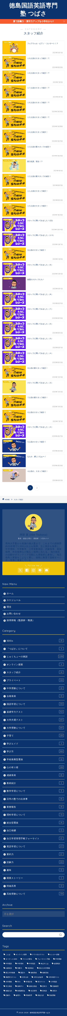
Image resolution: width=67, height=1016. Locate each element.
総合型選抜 (34, 823)
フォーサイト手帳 (43, 959)
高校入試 (41, 995)
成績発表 (34, 775)
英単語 (44, 991)
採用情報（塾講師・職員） (21, 620)
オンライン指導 (21, 954)
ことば (8, 954)
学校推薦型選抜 (34, 759)
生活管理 (34, 991)
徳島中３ (20, 986)
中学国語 (9, 963)
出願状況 (9, 968)
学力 (18, 982)
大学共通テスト (35, 720)
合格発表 (34, 696)
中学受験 (58, 959)
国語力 (22, 972)
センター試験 (54, 954)
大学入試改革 (38, 977)
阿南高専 (34, 886)
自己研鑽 (34, 830)
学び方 (35, 751)
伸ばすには (44, 963)
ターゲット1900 (11, 959)
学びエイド (34, 744)
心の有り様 (35, 767)
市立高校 (9, 986)
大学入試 (25, 977)
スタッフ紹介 (18, 499)
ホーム (10, 593)
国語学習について (35, 704)
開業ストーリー (34, 878)
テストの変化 (27, 959)
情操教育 (55, 986)
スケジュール (14, 600)
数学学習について (34, 791)
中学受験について (34, 688)
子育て (35, 736)
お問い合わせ (14, 613)
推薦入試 (9, 991)
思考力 (44, 986)
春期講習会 (21, 991)
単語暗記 (30, 968)
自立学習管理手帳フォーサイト (34, 838)
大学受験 (9, 982)
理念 (9, 607)
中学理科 (20, 963)
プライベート (35, 680)
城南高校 (34, 972)
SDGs (34, 641)
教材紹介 (34, 783)
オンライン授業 (34, 664)
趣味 (34, 870)
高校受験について (35, 894)
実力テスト (41, 982)
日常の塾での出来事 (34, 799)
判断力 (19, 968)
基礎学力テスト (35, 712)
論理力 (18, 995)
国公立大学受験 (44, 968)
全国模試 (57, 963)
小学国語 (54, 982)
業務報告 (34, 807)
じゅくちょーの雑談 (35, 656)
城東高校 (45, 972)
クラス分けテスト (38, 954)
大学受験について (35, 728)
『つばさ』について (34, 649)
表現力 (54, 991)
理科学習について (34, 815)
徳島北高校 (33, 986)
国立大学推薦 (10, 972)
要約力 (34, 854)
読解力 (35, 862)
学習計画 (29, 982)
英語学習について (35, 846)
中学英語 (32, 963)
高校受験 (52, 995)
